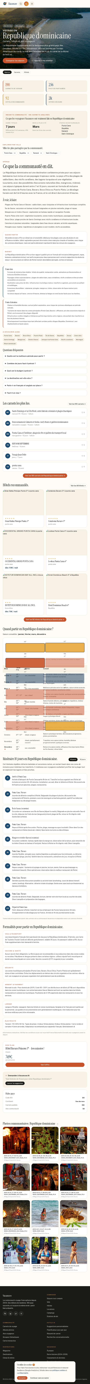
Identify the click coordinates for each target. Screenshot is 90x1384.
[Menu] (32, 3)
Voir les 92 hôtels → (78, 486)
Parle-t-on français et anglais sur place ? (24, 385)
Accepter (22, 1378)
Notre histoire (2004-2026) (57, 1354)
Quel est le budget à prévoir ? (19, 371)
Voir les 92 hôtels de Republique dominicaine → (45, 619)
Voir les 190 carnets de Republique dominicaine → (45, 476)
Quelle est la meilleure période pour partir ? (26, 356)
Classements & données (56, 1358)
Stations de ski (52, 1316)
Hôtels (26, 72)
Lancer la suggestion (15, 1083)
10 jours (73, 759)
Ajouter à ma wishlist (43, 61)
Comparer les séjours (15, 61)
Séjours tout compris (54, 1298)
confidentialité (22, 1373)
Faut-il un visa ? (14, 393)
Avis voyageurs (8, 1334)
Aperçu (7, 72)
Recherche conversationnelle (58, 1337)
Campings (50, 1313)
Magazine (6, 1351)
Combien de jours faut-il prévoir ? (21, 363)
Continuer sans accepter (39, 1378)
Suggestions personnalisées (57, 1326)
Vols (48, 1302)
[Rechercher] (20, 3)
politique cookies (58, 1370)
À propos (50, 1351)
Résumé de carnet (54, 1334)
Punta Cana (66, 126)
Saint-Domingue (68, 134)
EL (26, 4)
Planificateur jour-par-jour (57, 1330)
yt (16, 1314)
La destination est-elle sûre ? (19, 378)
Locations (50, 1309)
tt (21, 1314)
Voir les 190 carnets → (77, 404)
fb (5, 1314)
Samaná (65, 131)
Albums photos (8, 1330)
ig (10, 1314)
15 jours (83, 759)
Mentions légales (81, 1379)
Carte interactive (9, 1341)
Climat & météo (8, 1358)
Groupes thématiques (11, 1337)
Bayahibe (65, 128)
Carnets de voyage (10, 1326)
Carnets (17, 72)
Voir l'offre (45, 1065)
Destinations (7, 1354)
